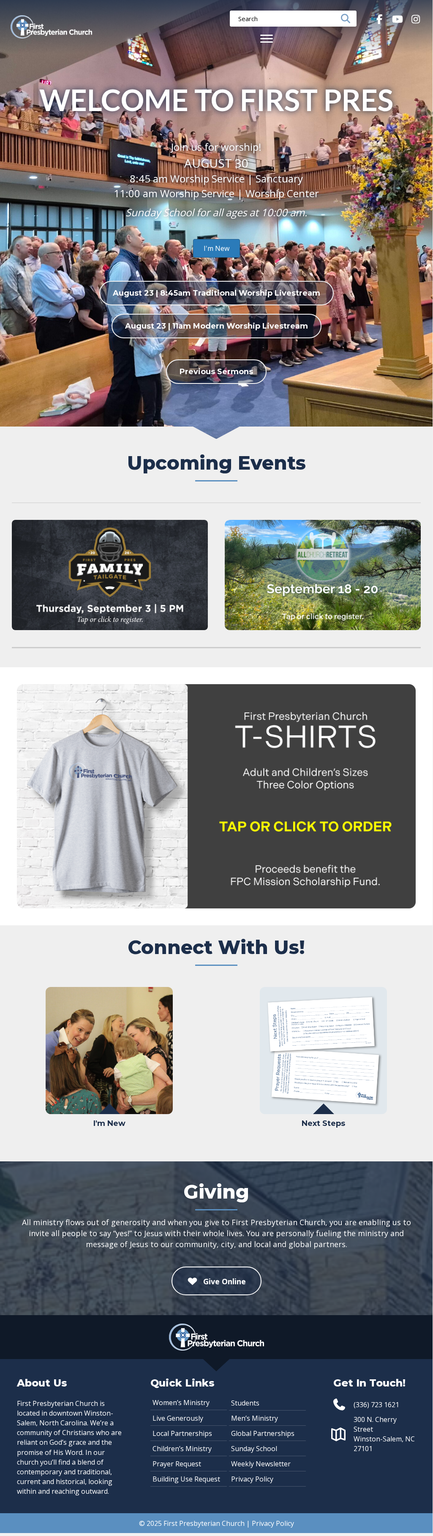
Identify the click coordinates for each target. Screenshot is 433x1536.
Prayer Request (177, 1463)
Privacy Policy (252, 1478)
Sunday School (254, 1448)
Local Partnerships (182, 1433)
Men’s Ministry (254, 1417)
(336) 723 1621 (376, 1404)
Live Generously (178, 1417)
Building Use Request (186, 1478)
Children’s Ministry (182, 1448)
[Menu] (266, 39)
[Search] (348, 19)
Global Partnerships (262, 1433)
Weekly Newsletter (261, 1463)
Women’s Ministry (181, 1402)
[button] (379, 19)
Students (245, 1402)
